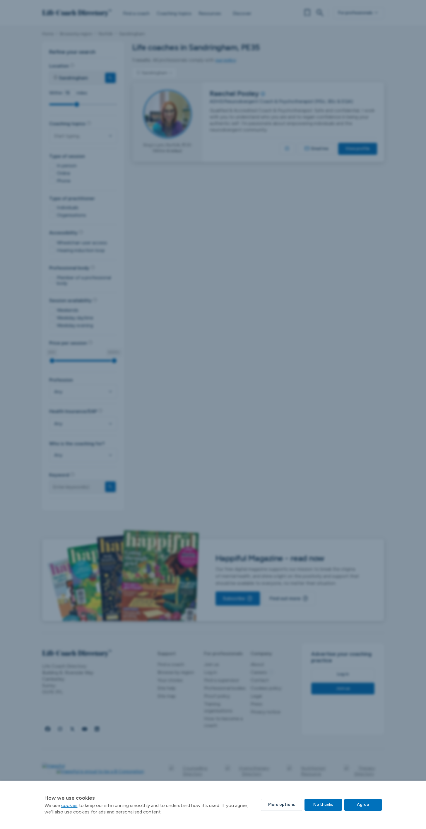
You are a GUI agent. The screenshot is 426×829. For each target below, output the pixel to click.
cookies (69, 805)
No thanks (323, 804)
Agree (363, 804)
